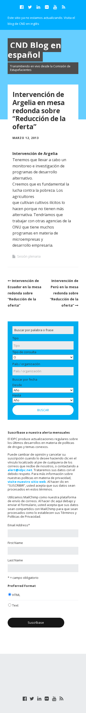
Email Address (19, 525)
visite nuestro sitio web (27, 481)
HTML (16, 595)
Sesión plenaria (29, 256)
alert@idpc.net (20, 470)
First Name (15, 543)
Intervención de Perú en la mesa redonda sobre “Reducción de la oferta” (64, 292)
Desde (17, 385)
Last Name (15, 560)
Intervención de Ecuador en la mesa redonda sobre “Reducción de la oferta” (24, 292)
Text (15, 605)
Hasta (16, 395)
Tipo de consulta (24, 352)
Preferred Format (22, 586)
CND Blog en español (34, 50)
